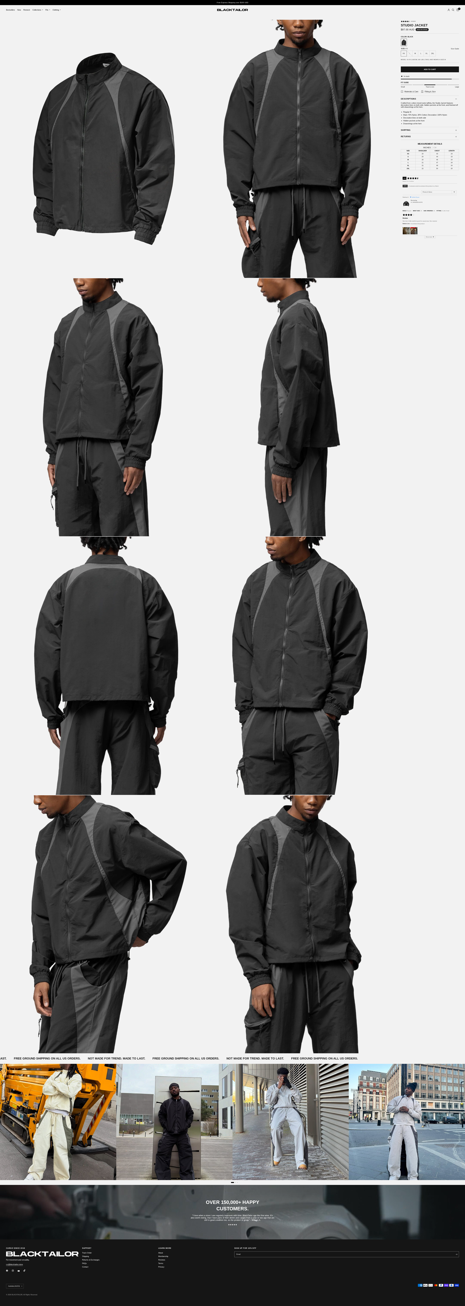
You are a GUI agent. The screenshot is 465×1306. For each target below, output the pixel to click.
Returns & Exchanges (91, 1260)
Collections (36, 10)
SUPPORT (86, 1248)
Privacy (161, 1267)
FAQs (84, 1263)
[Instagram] (14, 1270)
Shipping (85, 1256)
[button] (408, 21)
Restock (26, 10)
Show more (429, 237)
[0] (457, 10)
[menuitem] (11, 10)
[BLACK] (404, 42)
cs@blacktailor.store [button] (14, 1264)
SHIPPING (406, 130)
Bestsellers (10, 10)
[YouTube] (20, 1271)
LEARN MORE (164, 1248)
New (19, 10)
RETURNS (406, 136)
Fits (46, 10)
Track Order (87, 1253)
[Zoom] (194, 25)
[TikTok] (26, 1270)
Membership (163, 1256)
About (160, 1253)
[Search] (453, 10)
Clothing (56, 10)
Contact (85, 1267)
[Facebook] (8, 1270)
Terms (160, 1263)
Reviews (161, 1260)
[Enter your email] (456, 1254)
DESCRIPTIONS (408, 99)
